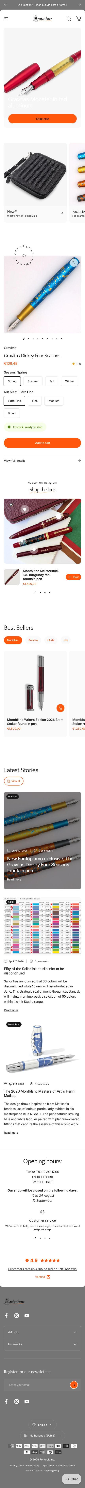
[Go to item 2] (33, 339)
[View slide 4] (49, 592)
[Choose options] (60, 708)
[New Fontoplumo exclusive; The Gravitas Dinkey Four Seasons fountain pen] (42, 840)
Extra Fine (14, 400)
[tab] (13, 640)
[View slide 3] (44, 592)
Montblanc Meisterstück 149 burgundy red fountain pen (41, 575)
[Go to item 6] (47, 339)
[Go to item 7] (52, 339)
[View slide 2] (40, 592)
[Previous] (5, 5)
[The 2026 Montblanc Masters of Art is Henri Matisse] (42, 1049)
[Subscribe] (74, 1385)
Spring (12, 381)
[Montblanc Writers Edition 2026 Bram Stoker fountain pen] (35, 682)
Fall (51, 381)
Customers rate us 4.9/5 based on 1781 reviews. (42, 1269)
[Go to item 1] (28, 339)
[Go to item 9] (61, 339)
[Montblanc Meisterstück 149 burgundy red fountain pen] (12, 577)
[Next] (79, 5)
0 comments (46, 850)
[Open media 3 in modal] (74, 263)
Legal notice (48, 1465)
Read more (14, 879)
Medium (54, 400)
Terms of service (34, 1470)
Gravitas (10, 348)
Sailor (11, 901)
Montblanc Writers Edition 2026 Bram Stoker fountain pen (35, 722)
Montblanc (14, 1024)
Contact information (65, 1465)
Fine (35, 400)
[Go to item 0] (23, 339)
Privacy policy (17, 1465)
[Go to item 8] (56, 339)
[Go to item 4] (37, 339)
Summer (33, 381)
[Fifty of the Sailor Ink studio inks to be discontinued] (42, 926)
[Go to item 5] (42, 339)
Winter (69, 381)
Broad (12, 413)
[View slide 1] (35, 592)
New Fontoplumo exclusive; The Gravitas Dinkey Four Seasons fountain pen (40, 864)
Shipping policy (51, 1470)
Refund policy (33, 1465)
